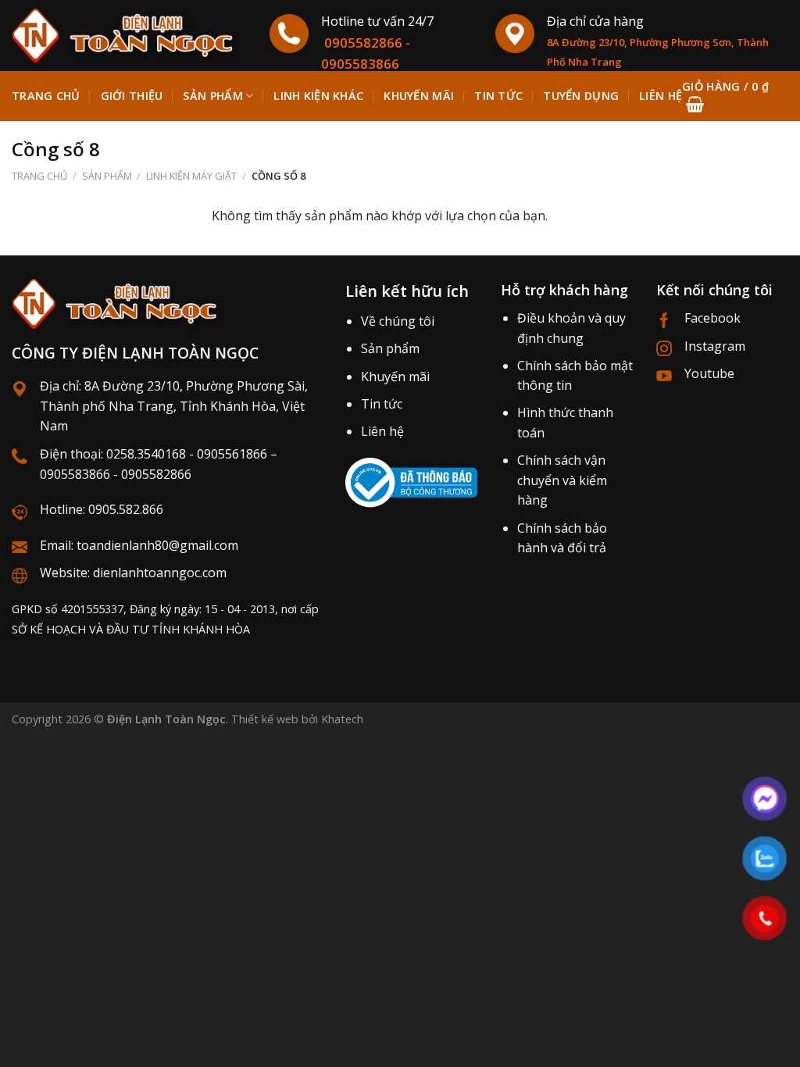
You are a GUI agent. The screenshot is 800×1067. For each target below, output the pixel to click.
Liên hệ (382, 431)
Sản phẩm (212, 95)
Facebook (712, 318)
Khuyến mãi (395, 376)
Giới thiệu (132, 95)
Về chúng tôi (397, 321)
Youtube (709, 373)
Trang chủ (46, 95)
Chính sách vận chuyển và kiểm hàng (562, 480)
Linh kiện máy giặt (191, 176)
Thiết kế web (264, 719)
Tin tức (381, 403)
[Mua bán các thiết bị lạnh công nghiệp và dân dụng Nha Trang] (129, 35)
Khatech (342, 719)
